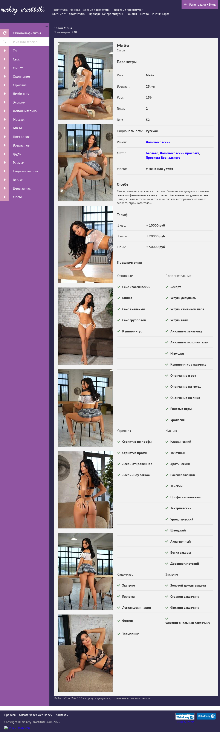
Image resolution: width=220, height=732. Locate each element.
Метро (144, 14)
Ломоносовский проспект (179, 153)
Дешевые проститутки (128, 10)
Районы (132, 14)
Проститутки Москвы (66, 10)
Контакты (62, 715)
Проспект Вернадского (163, 157)
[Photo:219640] (85, 408)
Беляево (152, 153)
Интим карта (161, 14)
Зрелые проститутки (96, 10)
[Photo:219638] (85, 244)
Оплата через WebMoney (35, 715)
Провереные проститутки (106, 14)
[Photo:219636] (85, 81)
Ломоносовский (158, 142)
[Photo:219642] (85, 571)
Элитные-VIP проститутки (69, 14)
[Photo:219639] (85, 326)
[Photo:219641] (85, 489)
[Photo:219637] (85, 162)
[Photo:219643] (85, 653)
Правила (10, 715)
